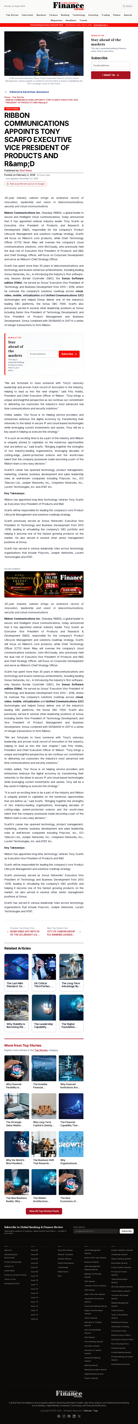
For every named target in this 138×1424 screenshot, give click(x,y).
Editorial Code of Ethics (121, 1335)
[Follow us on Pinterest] (58, 1416)
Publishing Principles (119, 1322)
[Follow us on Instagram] (63, 1416)
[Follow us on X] (79, 1416)
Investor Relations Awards (122, 1250)
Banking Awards (91, 1365)
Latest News (9, 1271)
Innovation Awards (92, 1346)
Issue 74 (34, 1298)
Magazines (56, 20)
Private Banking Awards (121, 1352)
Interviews (27, 15)
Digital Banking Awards (94, 1374)
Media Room (63, 1272)
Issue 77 (34, 1285)
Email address (79, 1227)
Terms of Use (10, 1279)
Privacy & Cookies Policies (15, 1275)
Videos (116, 15)
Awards (128, 15)
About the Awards (65, 1250)
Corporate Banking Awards (95, 1306)
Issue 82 (34, 1263)
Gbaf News (25, 170)
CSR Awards (89, 1290)
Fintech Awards (90, 1318)
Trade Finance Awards (120, 1291)
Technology (79, 15)
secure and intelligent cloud (21, 217)
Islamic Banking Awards (121, 1259)
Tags (95, 1410)
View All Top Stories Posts (44, 1211)
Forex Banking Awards (93, 1342)
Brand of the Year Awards (95, 1258)
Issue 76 (34, 1289)
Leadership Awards (119, 1254)
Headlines (71, 20)
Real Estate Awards (119, 1263)
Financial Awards (118, 1348)
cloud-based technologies (68, 423)
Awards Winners (64, 1259)
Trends (83, 20)
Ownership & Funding (120, 1327)
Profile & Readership (12, 1262)
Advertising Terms (11, 1284)
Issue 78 (34, 1280)
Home (7, 97)
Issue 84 (34, 1254)
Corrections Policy (119, 1331)
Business (41, 15)
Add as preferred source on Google (27, 184)
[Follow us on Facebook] (69, 1416)
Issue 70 (34, 1315)
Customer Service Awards (95, 1286)
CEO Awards (89, 1281)
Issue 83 (34, 1259)
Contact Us (8, 1266)
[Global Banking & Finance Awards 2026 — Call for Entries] (44, 584)
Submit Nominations (66, 1263)
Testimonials (63, 1267)
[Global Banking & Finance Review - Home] (69, 6)
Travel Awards (117, 1310)
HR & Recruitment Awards (122, 1287)
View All (34, 1319)
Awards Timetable (65, 1254)
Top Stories (12, 15)
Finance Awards (91, 1378)
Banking (65, 15)
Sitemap (88, 1410)
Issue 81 (34, 1267)
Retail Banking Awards (120, 1364)
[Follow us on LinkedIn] (74, 1416)
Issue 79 (34, 1276)
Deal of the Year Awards (94, 1294)
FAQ (59, 1276)
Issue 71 (34, 1310)
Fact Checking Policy (120, 1344)
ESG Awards (89, 1337)
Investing (93, 15)
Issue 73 (34, 1302)
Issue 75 (34, 1293)
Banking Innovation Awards (95, 1370)
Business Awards (91, 1262)
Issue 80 (34, 1272)
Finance (53, 15)
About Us (8, 1250)
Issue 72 (34, 1306)
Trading (105, 15)
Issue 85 (34, 1250)
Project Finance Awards (121, 1267)
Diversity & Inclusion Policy (122, 1339)
